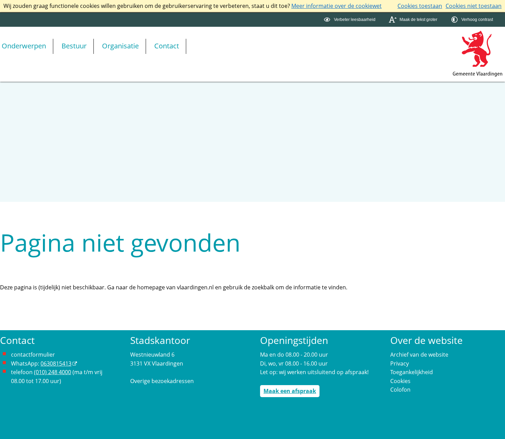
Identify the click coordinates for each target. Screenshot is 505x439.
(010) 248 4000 (52, 372)
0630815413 (56, 363)
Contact (166, 45)
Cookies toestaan (419, 6)
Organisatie (120, 45)
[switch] (350, 20)
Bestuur (74, 45)
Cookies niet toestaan (474, 6)
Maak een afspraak (289, 391)
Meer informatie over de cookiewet (336, 6)
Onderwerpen (24, 45)
